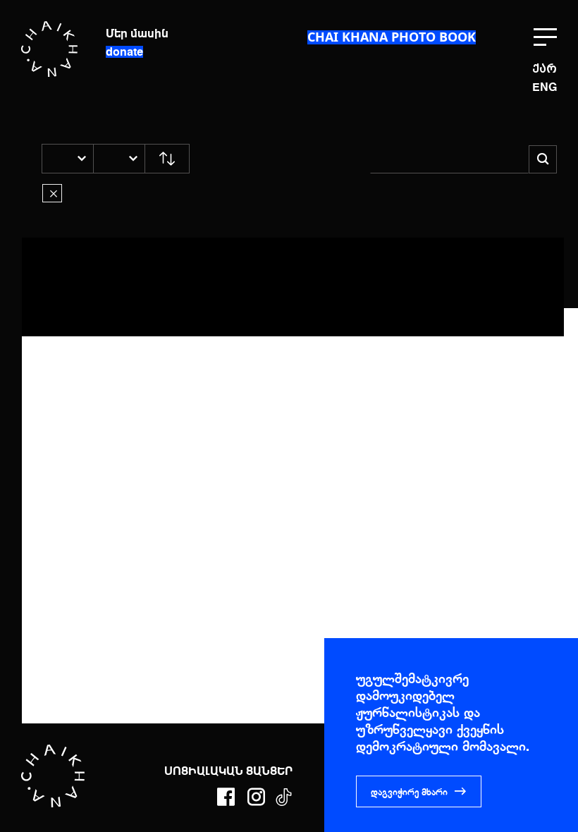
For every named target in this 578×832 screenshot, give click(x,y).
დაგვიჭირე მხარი (409, 791)
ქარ (544, 68)
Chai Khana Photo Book (391, 36)
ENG (544, 88)
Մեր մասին (137, 33)
